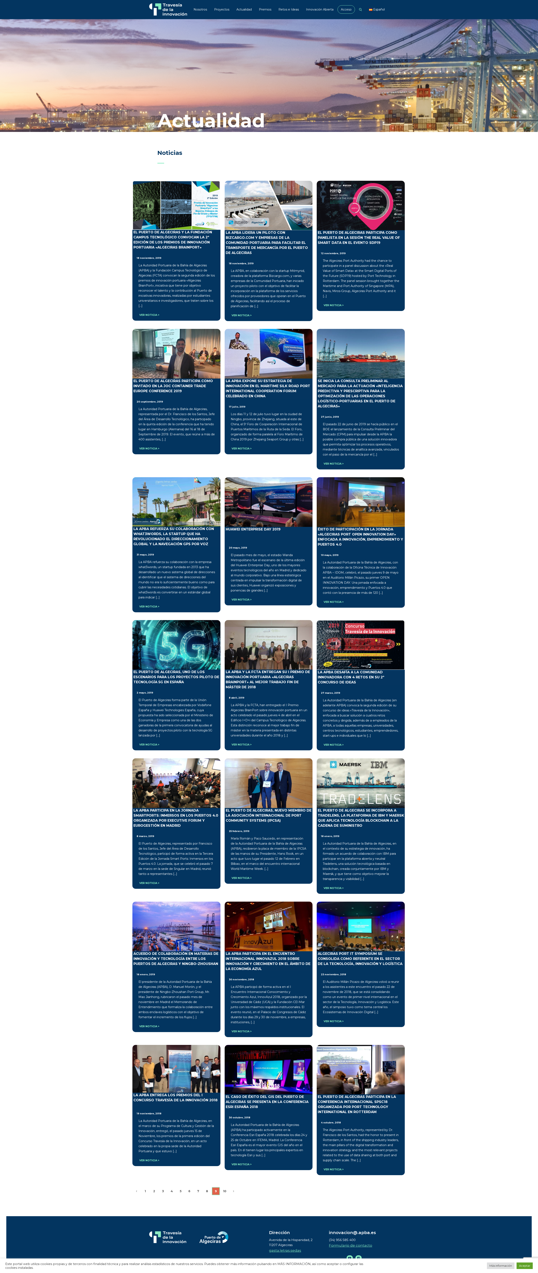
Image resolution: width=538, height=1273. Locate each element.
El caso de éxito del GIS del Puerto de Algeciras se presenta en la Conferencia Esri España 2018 (267, 1102)
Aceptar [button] (524, 1265)
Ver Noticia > (149, 314)
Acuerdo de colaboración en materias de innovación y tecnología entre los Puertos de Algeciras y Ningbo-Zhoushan (175, 959)
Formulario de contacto (350, 1245)
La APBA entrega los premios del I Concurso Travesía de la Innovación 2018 (175, 1097)
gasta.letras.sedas (285, 1250)
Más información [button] (500, 1265)
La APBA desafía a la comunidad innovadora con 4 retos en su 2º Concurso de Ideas (351, 677)
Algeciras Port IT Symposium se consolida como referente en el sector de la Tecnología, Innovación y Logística (360, 959)
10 (224, 1191)
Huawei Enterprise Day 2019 (253, 529)
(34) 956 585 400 (342, 1240)
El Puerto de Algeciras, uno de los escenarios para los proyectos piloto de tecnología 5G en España (176, 677)
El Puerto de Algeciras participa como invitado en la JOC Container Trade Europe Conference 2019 (173, 386)
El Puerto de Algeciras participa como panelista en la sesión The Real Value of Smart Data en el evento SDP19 (359, 238)
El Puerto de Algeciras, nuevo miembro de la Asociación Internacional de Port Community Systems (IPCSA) (268, 815)
